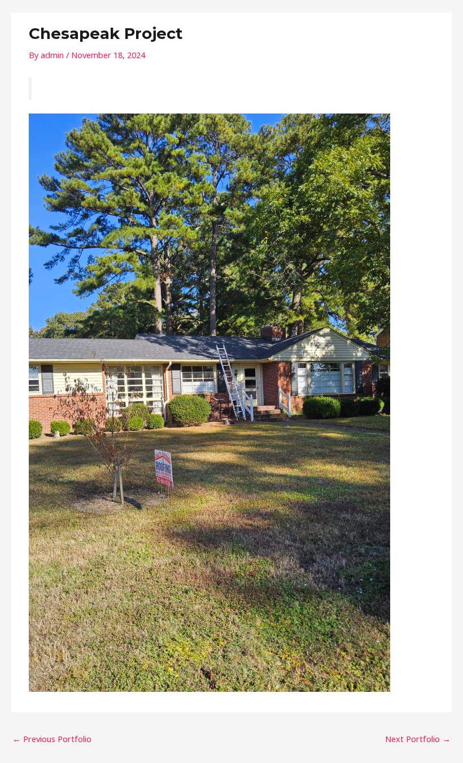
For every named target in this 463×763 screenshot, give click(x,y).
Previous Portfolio (51, 738)
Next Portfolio (418, 738)
